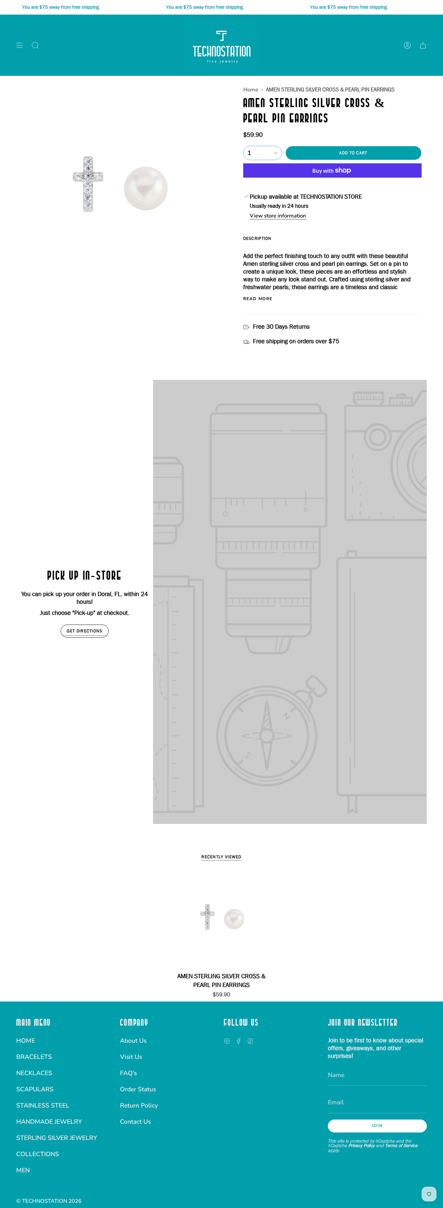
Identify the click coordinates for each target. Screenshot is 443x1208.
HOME (25, 1041)
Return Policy (139, 1105)
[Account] (407, 45)
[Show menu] (19, 45)
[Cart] (423, 45)
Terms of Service (401, 1145)
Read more (258, 299)
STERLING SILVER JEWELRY (56, 1138)
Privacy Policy (361, 1145)
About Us (133, 1041)
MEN (23, 1170)
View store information (278, 216)
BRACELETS (34, 1057)
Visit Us (131, 1057)
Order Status (138, 1089)
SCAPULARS (35, 1089)
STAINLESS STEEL (42, 1105)
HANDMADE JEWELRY (49, 1122)
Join (377, 1126)
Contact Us (135, 1122)
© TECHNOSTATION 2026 (48, 1201)
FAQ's (128, 1073)
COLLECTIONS (37, 1154)
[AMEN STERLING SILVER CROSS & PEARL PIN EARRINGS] (221, 919)
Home (250, 89)
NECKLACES (34, 1073)
